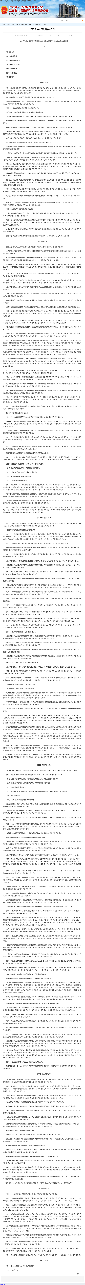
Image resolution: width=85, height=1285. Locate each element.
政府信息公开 (20, 24)
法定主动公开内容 (29, 24)
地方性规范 (43, 24)
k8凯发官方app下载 (12, 24)
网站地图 (2, 1284)
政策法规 (37, 24)
